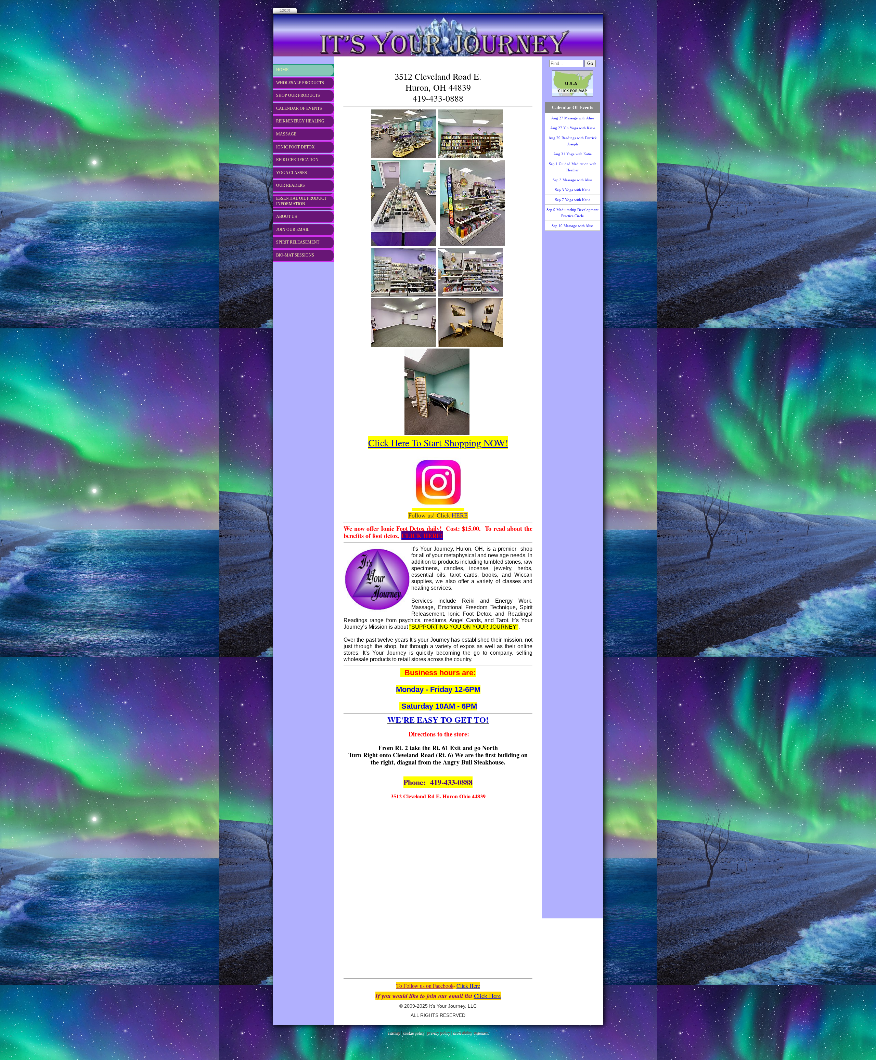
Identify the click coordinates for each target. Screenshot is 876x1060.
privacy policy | (440, 1033)
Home (282, 69)
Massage (286, 134)
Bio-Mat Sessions (295, 255)
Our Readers (290, 185)
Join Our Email (292, 229)
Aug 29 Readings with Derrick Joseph (573, 141)
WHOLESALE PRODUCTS (300, 82)
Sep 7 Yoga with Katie (572, 200)
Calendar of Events (299, 108)
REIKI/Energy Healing (300, 121)
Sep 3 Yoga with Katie (572, 190)
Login (285, 10)
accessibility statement (470, 1033)
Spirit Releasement (297, 242)
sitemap (394, 1033)
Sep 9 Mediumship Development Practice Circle (572, 213)
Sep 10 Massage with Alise (572, 226)
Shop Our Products (298, 95)
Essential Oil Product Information (301, 201)
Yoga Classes (291, 172)
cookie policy (413, 1033)
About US (286, 216)
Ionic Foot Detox (295, 147)
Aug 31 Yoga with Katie (572, 154)
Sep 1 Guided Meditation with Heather (572, 167)
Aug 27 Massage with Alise (572, 118)
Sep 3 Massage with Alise (572, 180)
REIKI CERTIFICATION (297, 159)
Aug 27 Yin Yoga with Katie (572, 128)
